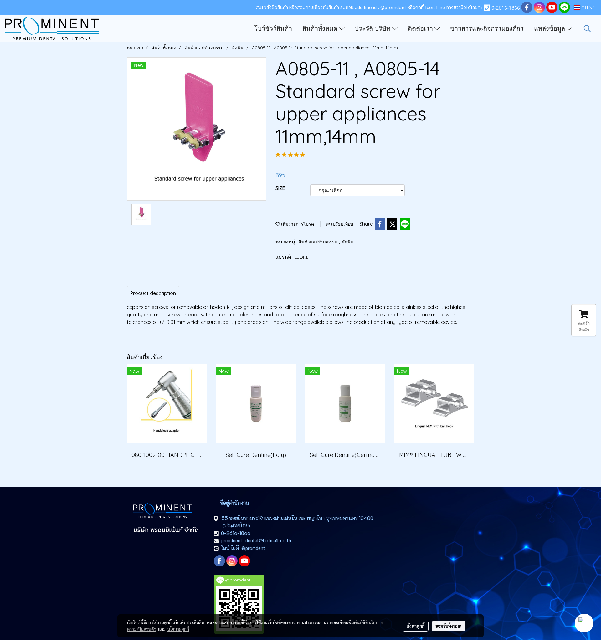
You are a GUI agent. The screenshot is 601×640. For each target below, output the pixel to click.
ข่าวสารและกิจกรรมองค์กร (487, 28)
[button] (587, 28)
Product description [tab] (153, 293)
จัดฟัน (348, 242)
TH (584, 7)
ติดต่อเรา (421, 28)
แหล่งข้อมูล (550, 28)
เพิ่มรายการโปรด (297, 224)
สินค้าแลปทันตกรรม (319, 242)
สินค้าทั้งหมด (320, 28)
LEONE (302, 257)
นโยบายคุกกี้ (178, 629)
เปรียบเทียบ (341, 224)
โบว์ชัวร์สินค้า (273, 28)
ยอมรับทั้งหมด (448, 626)
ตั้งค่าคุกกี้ (415, 626)
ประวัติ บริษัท (373, 28)
